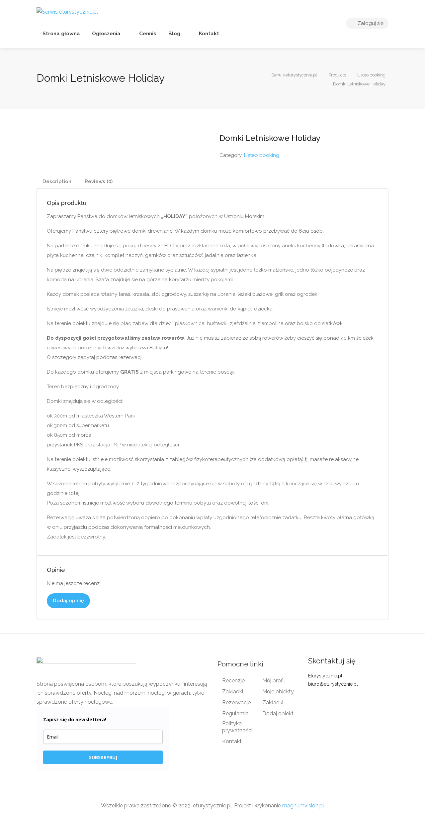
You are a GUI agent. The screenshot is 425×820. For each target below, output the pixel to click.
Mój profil (273, 680)
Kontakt (208, 34)
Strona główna (61, 34)
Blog (174, 34)
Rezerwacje (236, 702)
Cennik (147, 34)
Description (56, 181)
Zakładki (232, 691)
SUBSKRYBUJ (103, 757)
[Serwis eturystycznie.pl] (67, 11)
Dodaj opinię (68, 601)
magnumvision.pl (303, 805)
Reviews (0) (99, 181)
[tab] (57, 181)
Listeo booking (261, 155)
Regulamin (235, 713)
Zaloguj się (369, 23)
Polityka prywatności (237, 727)
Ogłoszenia (106, 34)
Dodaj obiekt (278, 713)
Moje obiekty (278, 691)
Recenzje (233, 680)
